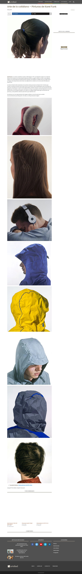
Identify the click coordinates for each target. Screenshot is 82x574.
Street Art (56, 1)
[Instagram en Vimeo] (49, 544)
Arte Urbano (56, 548)
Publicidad (55, 566)
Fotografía (64, 1)
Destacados (56, 550)
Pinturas (40, 1)
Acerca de (39, 566)
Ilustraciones (48, 1)
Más (70, 1)
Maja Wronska (64, 49)
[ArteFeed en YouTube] (41, 544)
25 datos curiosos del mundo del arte (21, 557)
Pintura (55, 543)
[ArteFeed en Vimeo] (45, 544)
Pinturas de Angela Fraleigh (27, 523)
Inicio (33, 566)
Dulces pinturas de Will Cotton (25, 485)
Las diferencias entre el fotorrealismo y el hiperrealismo (22, 551)
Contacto (47, 566)
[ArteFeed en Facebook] (32, 544)
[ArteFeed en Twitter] (36, 544)
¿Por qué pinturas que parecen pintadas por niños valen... (22, 545)
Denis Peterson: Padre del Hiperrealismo (12, 524)
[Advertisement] (29, 67)
